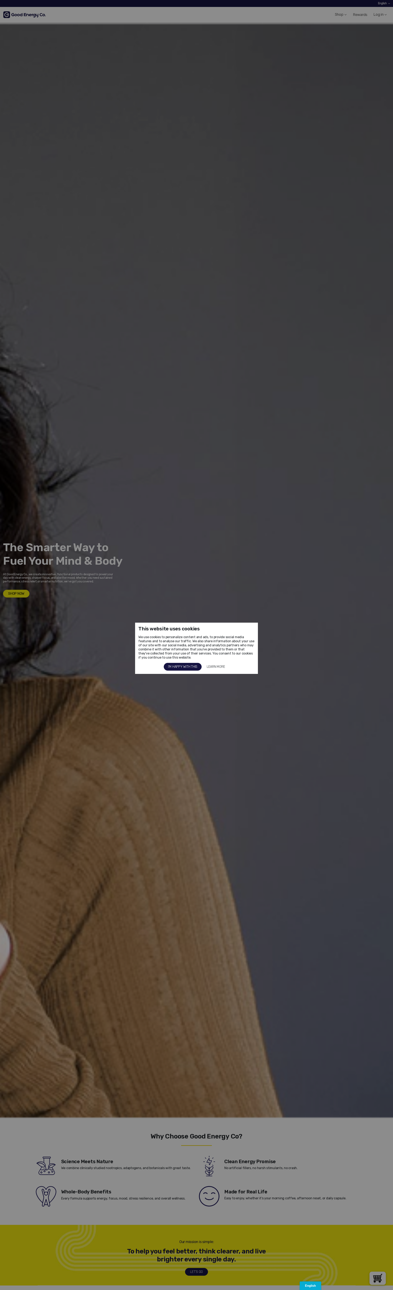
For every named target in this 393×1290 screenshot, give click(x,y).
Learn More (216, 667)
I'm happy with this (182, 667)
